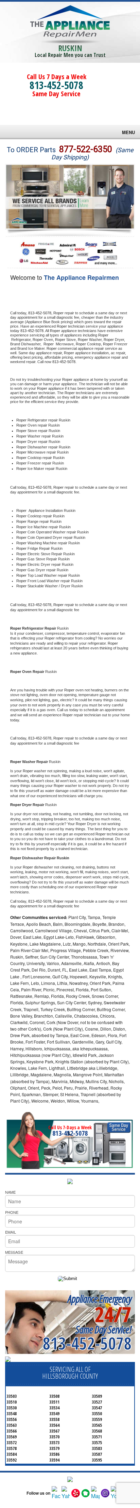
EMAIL (10, 1232)
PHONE (11, 1212)
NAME (10, 1192)
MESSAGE (14, 1252)
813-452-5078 (56, 85)
